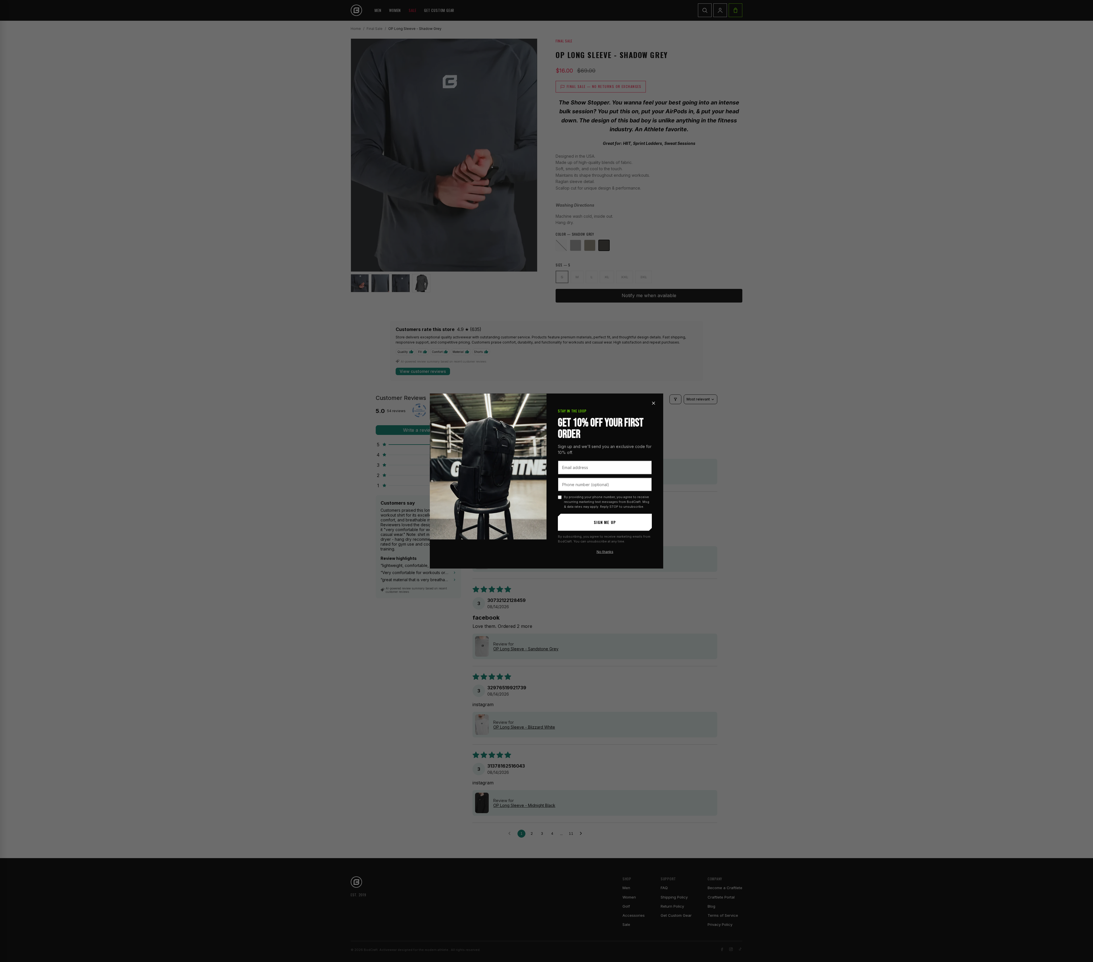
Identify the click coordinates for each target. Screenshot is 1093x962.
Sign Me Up (605, 522)
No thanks (605, 552)
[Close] (653, 403)
